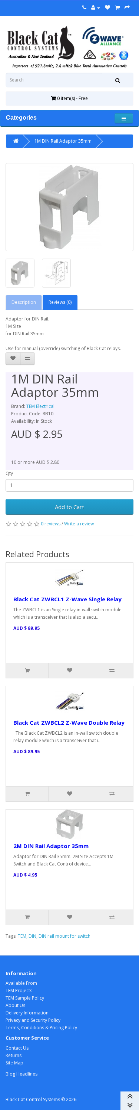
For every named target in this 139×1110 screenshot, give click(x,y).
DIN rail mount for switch (64, 936)
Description (23, 302)
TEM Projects (19, 990)
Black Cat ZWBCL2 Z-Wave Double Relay (69, 722)
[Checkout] (127, 7)
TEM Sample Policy (25, 998)
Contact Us (17, 1048)
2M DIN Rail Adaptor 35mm (51, 846)
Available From (21, 983)
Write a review (79, 524)
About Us (15, 1005)
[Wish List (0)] (107, 7)
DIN (32, 936)
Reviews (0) (60, 302)
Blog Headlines (21, 1074)
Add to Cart (69, 507)
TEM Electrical (40, 406)
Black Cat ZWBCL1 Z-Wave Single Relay (67, 599)
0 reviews (50, 524)
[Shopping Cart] (117, 7)
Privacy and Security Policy (33, 1020)
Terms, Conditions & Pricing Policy (41, 1027)
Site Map (14, 1063)
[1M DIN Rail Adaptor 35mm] (69, 207)
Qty (9, 473)
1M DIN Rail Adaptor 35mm (63, 141)
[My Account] (95, 7)
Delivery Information (27, 1013)
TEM (22, 936)
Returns (13, 1055)
